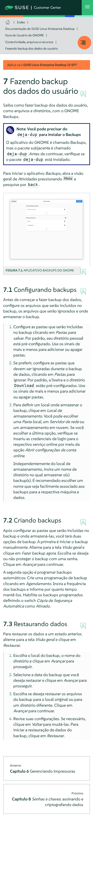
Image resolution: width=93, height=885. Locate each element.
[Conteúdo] (84, 42)
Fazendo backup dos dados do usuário (31, 48)
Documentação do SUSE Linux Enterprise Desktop (39, 29)
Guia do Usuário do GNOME (24, 35)
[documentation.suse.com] (8, 22)
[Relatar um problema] (83, 94)
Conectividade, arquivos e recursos (29, 42)
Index (21, 22)
